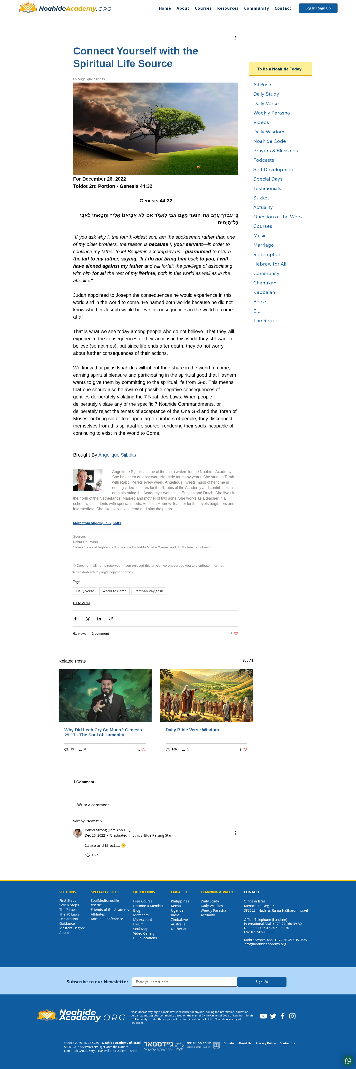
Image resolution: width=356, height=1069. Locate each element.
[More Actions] (235, 833)
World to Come (114, 591)
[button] (183, 8)
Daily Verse (85, 591)
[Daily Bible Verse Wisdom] (206, 695)
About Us (244, 1043)
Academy (81, 8)
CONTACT (252, 892)
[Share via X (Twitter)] (87, 618)
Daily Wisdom (212, 905)
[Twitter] (273, 1016)
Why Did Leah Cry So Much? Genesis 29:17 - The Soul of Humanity (103, 732)
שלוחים (96, 905)
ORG (105, 9)
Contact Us (287, 1043)
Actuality (208, 915)
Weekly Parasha (213, 910)
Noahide (52, 8)
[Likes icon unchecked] (88, 855)
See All (247, 660)
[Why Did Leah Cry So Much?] (105, 695)
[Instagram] (292, 1016)
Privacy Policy (266, 1043)
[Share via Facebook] (75, 618)
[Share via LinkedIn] (99, 618)
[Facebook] (283, 1016)
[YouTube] (263, 1016)
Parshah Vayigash (149, 591)
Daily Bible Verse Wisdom (192, 729)
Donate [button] (229, 1043)
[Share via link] (111, 618)
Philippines (180, 901)
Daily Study (210, 901)
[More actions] (235, 37)
